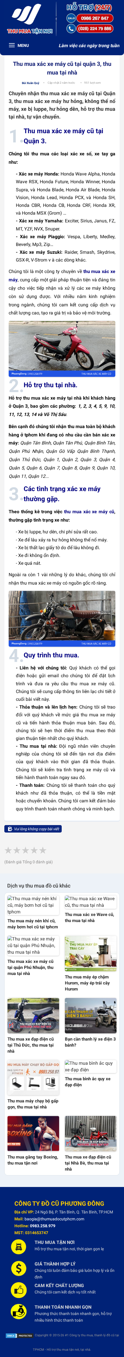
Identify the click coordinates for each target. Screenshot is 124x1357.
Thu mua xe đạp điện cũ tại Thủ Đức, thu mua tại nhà (30, 1045)
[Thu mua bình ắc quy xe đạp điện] (91, 1066)
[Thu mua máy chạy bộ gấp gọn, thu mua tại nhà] (33, 1077)
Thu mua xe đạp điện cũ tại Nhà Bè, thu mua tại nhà (88, 1163)
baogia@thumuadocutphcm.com (54, 1219)
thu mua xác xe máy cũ (89, 511)
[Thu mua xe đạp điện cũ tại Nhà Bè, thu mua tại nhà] (91, 1133)
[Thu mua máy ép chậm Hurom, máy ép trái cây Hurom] (91, 953)
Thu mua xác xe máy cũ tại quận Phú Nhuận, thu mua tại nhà (30, 967)
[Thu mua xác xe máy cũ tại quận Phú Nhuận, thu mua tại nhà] (33, 946)
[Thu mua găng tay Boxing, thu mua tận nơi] (33, 1133)
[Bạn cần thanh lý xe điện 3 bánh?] (91, 1015)
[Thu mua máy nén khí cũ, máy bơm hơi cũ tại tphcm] (33, 905)
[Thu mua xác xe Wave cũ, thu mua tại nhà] (91, 902)
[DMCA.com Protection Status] (19, 1335)
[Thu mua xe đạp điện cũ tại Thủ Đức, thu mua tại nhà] (33, 1015)
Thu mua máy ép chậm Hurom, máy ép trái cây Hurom (87, 983)
